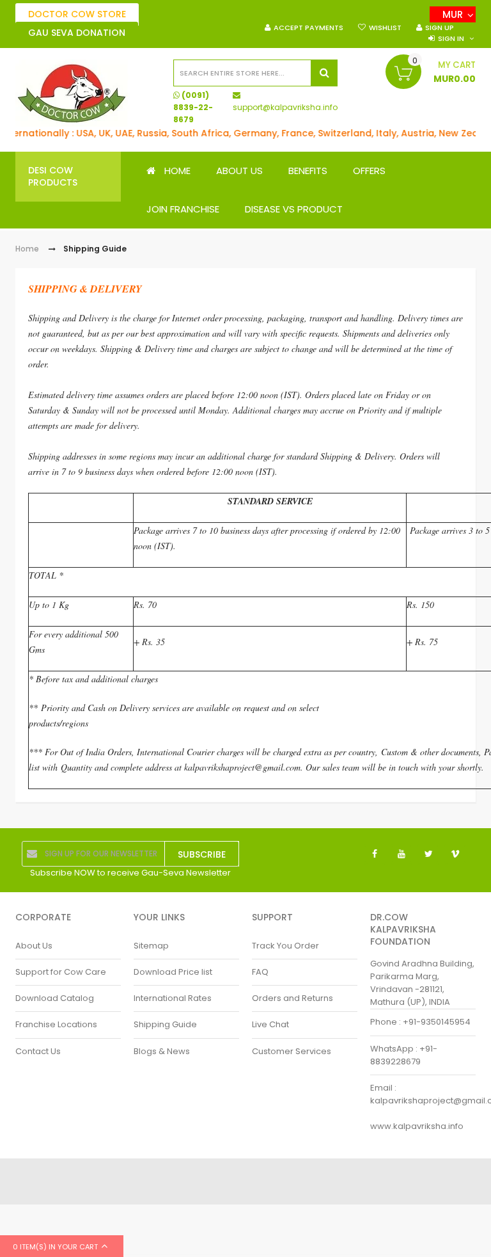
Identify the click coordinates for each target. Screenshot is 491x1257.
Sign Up (439, 27)
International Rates (173, 998)
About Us (33, 946)
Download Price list (173, 972)
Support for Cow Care (60, 972)
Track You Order (285, 946)
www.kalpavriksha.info (417, 1126)
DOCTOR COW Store (77, 14)
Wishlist (385, 27)
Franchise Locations (56, 1024)
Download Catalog (54, 998)
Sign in (451, 38)
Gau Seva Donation (76, 32)
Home (27, 248)
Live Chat (270, 1024)
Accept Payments (308, 27)
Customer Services (291, 1051)
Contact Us (38, 1051)
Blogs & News (162, 1051)
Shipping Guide (165, 1024)
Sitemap (151, 946)
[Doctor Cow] (72, 93)
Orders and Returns (292, 998)
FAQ (260, 972)
